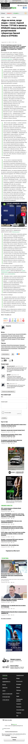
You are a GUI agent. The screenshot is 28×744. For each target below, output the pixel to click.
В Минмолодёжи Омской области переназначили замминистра (14, 612)
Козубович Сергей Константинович (10, 345)
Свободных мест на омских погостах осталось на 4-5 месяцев (13, 606)
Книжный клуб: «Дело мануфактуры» (10, 545)
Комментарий (4, 401)
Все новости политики (6, 618)
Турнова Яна (8, 325)
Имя (2, 396)
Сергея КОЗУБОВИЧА (9, 273)
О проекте (18, 703)
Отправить (4, 417)
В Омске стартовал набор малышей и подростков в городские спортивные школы (13, 425)
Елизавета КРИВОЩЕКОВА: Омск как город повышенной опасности (11, 521)
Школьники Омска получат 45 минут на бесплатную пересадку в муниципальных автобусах (12, 575)
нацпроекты (4, 334)
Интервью (18, 684)
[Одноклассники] (19, 354)
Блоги (17, 693)
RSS (17, 715)
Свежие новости (6, 505)
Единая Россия (11, 334)
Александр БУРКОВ (6, 339)
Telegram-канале (15, 231)
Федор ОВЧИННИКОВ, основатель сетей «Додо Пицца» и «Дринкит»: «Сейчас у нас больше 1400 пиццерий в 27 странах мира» (12, 515)
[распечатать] (12, 355)
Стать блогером (20, 709)
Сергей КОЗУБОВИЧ (21, 334)
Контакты (18, 706)
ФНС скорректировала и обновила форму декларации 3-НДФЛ (11, 509)
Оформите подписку (15, 659)
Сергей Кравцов (21, 337)
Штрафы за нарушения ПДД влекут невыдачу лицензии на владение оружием (12, 540)
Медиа (18, 678)
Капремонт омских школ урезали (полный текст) (13, 430)
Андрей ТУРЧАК (16, 339)
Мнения (18, 687)
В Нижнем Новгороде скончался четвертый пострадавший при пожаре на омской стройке (12, 527)
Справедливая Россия (6, 335)
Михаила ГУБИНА (5, 270)
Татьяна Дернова (11, 337)
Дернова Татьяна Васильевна (18, 346)
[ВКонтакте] (17, 354)
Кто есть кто (19, 681)
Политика (5, 558)
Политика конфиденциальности (11, 731)
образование (16, 335)
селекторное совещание (6, 59)
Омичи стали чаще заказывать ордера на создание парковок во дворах (12, 599)
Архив (17, 696)
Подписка (18, 712)
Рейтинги (18, 690)
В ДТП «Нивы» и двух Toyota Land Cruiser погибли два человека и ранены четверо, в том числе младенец (13, 534)
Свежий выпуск (20, 675)
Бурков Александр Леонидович (9, 348)
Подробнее (7, 735)
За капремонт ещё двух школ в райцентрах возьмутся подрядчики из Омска (11, 441)
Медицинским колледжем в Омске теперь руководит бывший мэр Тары (11, 435)
